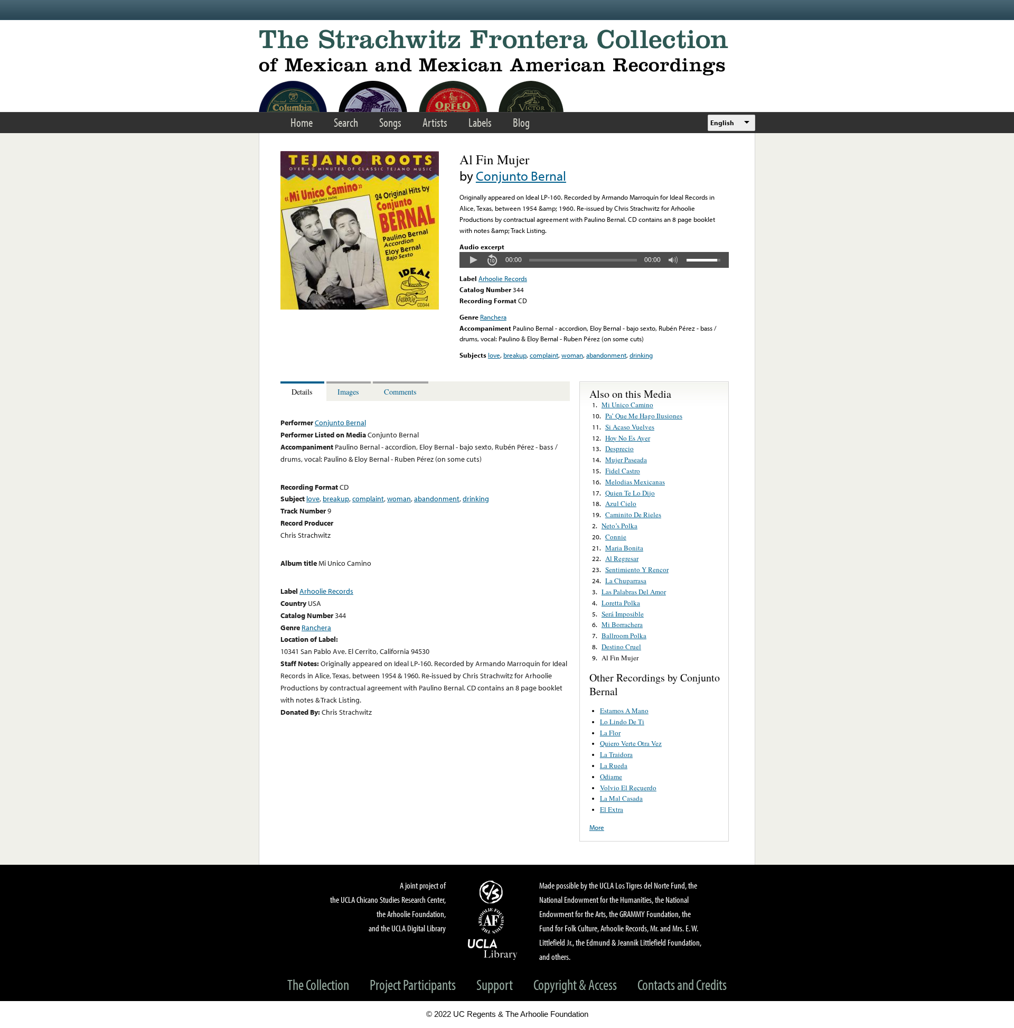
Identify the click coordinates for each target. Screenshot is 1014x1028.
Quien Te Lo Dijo (630, 493)
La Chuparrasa (625, 580)
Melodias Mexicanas (635, 482)
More (596, 827)
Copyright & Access (575, 984)
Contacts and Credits (682, 984)
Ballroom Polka (624, 635)
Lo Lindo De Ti (622, 721)
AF (493, 920)
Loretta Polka (621, 603)
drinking (641, 355)
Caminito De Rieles (633, 514)
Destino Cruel (621, 646)
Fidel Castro (622, 470)
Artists (434, 122)
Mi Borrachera (622, 624)
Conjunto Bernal (521, 175)
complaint (544, 355)
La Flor (610, 732)
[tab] (303, 391)
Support (494, 984)
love (494, 355)
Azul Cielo (620, 503)
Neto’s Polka (619, 525)
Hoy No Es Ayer (627, 438)
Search (346, 122)
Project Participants (413, 984)
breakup (515, 355)
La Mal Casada (621, 798)
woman (572, 355)
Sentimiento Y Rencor (637, 569)
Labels (480, 122)
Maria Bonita (624, 548)
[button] (473, 260)
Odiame (611, 776)
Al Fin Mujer (620, 657)
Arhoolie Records (502, 278)
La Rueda (613, 765)
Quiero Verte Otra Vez (631, 743)
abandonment (606, 355)
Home (301, 122)
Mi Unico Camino (627, 404)
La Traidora (616, 754)
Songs (390, 122)
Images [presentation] (348, 392)
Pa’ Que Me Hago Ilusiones (643, 415)
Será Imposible (623, 614)
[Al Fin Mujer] (359, 307)
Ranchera (493, 317)
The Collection (318, 984)
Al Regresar (622, 558)
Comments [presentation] (400, 392)
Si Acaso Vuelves (629, 427)
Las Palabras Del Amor (634, 591)
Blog (521, 122)
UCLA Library (493, 948)
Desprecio (619, 448)
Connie (615, 536)
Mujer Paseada (626, 459)
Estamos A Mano (624, 710)
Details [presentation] (302, 392)
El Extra (611, 809)
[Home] (507, 53)
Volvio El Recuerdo (628, 787)
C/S (493, 891)
